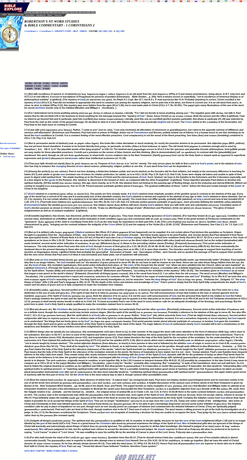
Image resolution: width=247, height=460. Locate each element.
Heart (108, 249)
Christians (225, 270)
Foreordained (32, 205)
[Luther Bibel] (61, 1)
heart (35, 265)
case (219, 222)
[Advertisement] (11, 94)
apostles (161, 309)
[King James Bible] (31, 1)
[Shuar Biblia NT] (203, 1)
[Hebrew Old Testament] (1, 1)
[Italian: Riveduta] (129, 1)
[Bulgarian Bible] (84, 1)
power (46, 158)
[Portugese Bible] (181, 1)
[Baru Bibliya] (136, 1)
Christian (128, 237)
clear (236, 290)
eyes (186, 420)
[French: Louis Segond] (54, 1)
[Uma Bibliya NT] (233, 1)
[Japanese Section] (144, 1)
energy (125, 357)
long (199, 199)
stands (161, 429)
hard (37, 135)
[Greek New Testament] (9, 1)
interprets (40, 268)
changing (61, 166)
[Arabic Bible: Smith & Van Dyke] (76, 1)
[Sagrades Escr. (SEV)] (39, 1)
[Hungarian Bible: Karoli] (113, 1)
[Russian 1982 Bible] (196, 1)
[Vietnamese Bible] (241, 1)
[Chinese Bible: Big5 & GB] (46, 1)
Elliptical (79, 232)
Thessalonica (141, 132)
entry (131, 265)
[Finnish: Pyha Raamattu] (121, 1)
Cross (188, 122)
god (42, 423)
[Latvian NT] (158, 1)
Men (184, 423)
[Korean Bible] (151, 1)
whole (81, 374)
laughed (161, 122)
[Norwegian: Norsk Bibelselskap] (173, 1)
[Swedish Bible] (211, 1)
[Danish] (99, 1)
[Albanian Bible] (69, 1)
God (82, 99)
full (211, 298)
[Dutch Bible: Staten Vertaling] (106, 1)
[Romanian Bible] (188, 1)
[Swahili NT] (218, 1)
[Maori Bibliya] (166, 1)
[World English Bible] (24, 1)
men (239, 163)
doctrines (40, 108)
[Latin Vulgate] (16, 1)
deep (158, 279)
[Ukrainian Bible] (226, 1)
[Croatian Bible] (91, 1)
